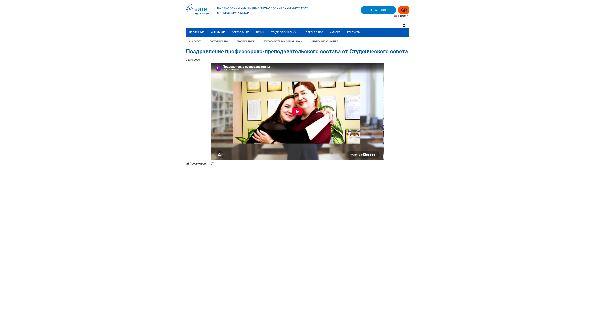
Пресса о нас (314, 32)
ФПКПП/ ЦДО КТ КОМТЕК (324, 41)
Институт (195, 41)
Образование (240, 32)
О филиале (218, 32)
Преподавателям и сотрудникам (282, 41)
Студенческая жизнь (285, 32)
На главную (196, 32)
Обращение (378, 10)
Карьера (335, 32)
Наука (260, 32)
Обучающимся (245, 41)
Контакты (353, 32)
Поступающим (219, 41)
